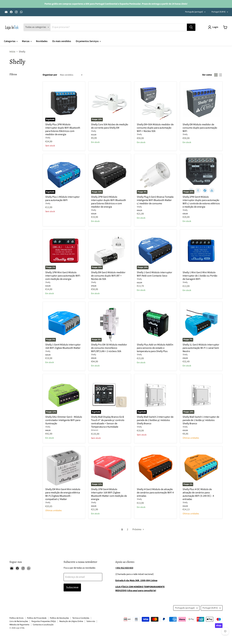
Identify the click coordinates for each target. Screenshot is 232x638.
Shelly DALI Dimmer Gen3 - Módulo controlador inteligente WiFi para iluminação (63, 420)
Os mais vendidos (61, 41)
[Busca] (191, 27)
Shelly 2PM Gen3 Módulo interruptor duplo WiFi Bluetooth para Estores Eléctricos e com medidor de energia (108, 202)
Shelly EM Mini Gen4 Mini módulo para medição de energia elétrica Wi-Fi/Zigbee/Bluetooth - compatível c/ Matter (62, 494)
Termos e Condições (80, 618)
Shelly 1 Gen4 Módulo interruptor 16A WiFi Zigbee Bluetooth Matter (63, 346)
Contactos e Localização (43, 624)
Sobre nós (90, 621)
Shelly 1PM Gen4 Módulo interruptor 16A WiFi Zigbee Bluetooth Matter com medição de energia (109, 494)
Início (12, 51)
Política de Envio (16, 618)
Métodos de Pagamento (19, 624)
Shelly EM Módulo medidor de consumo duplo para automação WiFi (200, 128)
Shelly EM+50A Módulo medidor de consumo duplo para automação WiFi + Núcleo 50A (155, 128)
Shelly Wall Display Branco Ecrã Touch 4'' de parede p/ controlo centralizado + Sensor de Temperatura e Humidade (107, 422)
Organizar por (50, 74)
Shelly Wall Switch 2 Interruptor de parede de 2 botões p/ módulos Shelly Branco (155, 420)
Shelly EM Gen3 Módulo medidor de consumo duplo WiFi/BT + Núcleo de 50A (108, 276)
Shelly (47, 137)
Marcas (26, 41)
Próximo (137, 529)
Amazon (94, 430)
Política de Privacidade (36, 618)
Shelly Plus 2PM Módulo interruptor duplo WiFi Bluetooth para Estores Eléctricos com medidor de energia (62, 129)
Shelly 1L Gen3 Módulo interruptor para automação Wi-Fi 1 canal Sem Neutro (201, 348)
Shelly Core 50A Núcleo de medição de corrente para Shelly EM (109, 126)
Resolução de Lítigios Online (71, 621)
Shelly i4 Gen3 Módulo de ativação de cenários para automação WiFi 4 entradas (155, 493)
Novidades (42, 41)
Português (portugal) (194, 11)
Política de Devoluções (59, 618)
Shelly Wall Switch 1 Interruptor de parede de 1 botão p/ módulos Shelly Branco (201, 420)
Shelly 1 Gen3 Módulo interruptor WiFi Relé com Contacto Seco (154, 274)
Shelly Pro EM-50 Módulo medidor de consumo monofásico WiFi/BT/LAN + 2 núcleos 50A (109, 348)
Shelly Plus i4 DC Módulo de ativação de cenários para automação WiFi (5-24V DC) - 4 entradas (198, 494)
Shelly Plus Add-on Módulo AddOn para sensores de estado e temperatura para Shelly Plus (155, 348)
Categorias (10, 41)
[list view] (220, 75)
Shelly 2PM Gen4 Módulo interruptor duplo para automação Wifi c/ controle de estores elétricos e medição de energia (201, 202)
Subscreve (72, 587)
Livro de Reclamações (18, 621)
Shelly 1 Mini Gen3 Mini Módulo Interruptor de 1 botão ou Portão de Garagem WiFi (200, 276)
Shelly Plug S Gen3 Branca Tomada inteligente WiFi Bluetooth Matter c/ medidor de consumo (155, 200)
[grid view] (216, 75)
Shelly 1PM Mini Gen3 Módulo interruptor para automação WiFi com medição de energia (62, 276)
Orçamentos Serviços (87, 41)
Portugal (218, 11)
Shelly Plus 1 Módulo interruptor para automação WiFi (62, 198)
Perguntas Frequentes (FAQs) (43, 621)
